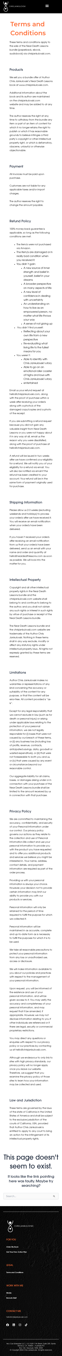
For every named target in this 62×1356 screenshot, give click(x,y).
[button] (47, 5)
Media (8, 1293)
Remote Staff (11, 1298)
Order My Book (12, 1247)
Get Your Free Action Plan (16, 1252)
